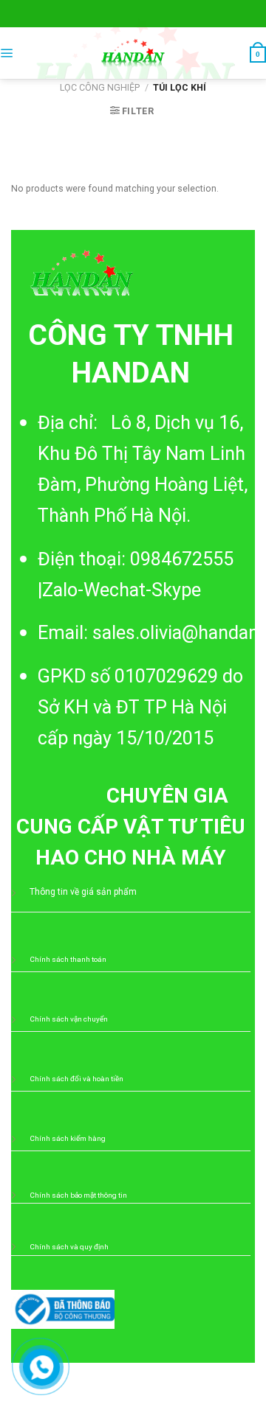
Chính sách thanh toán (68, 959)
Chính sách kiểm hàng (68, 1138)
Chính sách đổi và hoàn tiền (76, 1079)
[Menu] (7, 53)
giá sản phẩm (109, 892)
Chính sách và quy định (69, 1247)
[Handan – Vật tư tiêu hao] (133, 53)
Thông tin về (55, 892)
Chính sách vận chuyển (69, 1019)
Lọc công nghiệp (100, 87)
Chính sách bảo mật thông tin (78, 1195)
